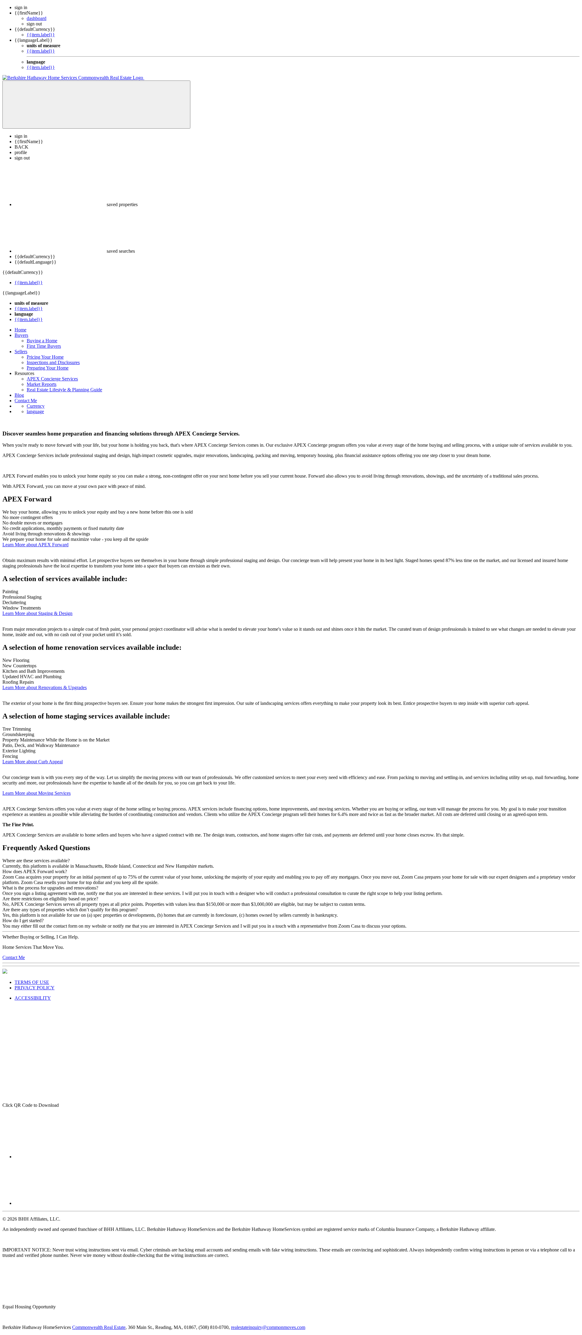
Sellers (21, 351)
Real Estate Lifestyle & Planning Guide (64, 389)
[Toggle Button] (96, 105)
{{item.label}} (41, 34)
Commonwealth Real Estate (98, 1327)
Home (20, 329)
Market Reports (41, 384)
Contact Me (26, 400)
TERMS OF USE (32, 982)
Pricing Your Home (45, 357)
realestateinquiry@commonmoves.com (268, 1327)
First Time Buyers (44, 346)
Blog (19, 395)
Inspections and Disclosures (53, 362)
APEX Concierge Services (52, 378)
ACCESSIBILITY (33, 998)
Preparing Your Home (48, 367)
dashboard (36, 18)
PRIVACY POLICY (35, 987)
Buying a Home (42, 340)
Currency (36, 406)
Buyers (21, 335)
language (35, 411)
